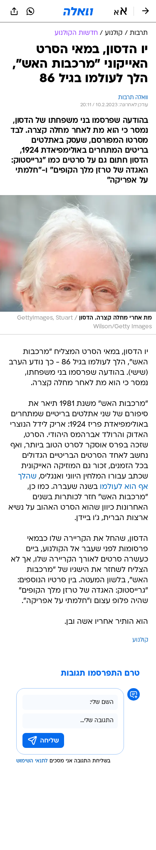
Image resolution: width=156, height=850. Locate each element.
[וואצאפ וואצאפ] (30, 11)
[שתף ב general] (14, 11)
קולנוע (140, 640)
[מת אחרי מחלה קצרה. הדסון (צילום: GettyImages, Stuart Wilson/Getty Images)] (78, 265)
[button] (120, 11)
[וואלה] (78, 11)
